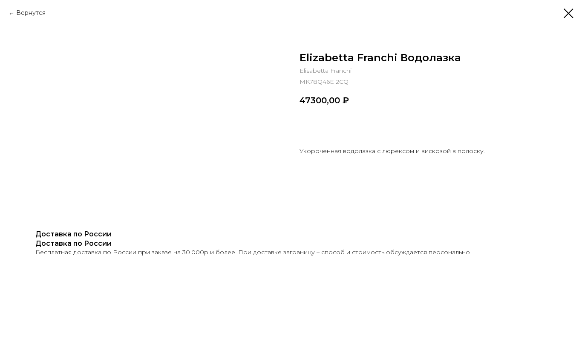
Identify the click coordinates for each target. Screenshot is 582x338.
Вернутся (31, 13)
